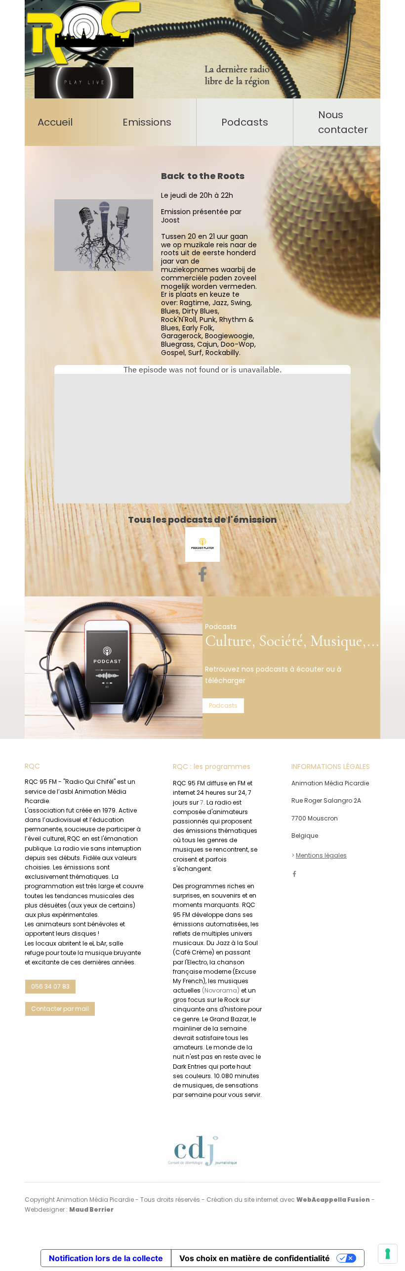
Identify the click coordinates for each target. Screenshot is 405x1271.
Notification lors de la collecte (106, 1258)
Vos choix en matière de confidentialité (254, 1258)
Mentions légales (321, 855)
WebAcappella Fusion (333, 1199)
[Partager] (202, 574)
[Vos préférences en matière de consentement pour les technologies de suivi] (387, 1253)
